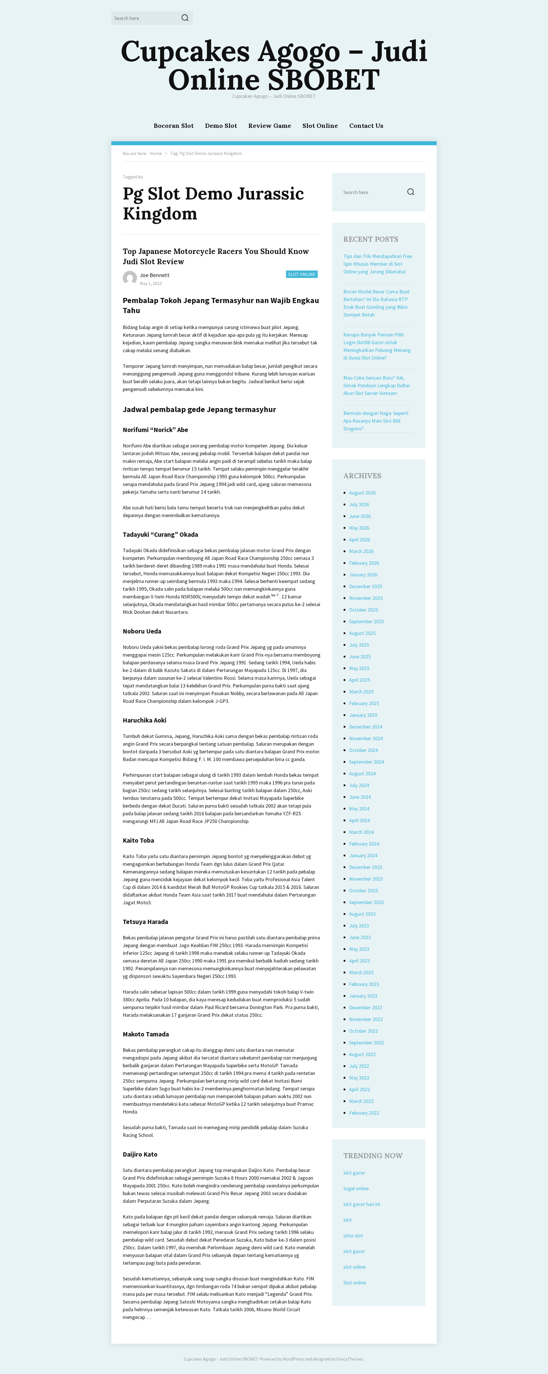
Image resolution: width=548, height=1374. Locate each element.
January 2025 (363, 715)
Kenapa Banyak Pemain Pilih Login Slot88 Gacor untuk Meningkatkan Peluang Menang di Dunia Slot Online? (377, 346)
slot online (354, 1267)
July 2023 (359, 925)
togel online (356, 1188)
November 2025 (366, 598)
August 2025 (362, 633)
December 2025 (365, 586)
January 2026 (363, 574)
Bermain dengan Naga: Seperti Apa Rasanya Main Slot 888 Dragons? (375, 421)
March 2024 (361, 832)
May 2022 (359, 1077)
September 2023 (366, 902)
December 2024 (365, 726)
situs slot (353, 1235)
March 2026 (361, 551)
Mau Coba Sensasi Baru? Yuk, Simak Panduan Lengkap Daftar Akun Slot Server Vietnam (376, 385)
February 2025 (364, 703)
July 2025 (359, 644)
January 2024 (363, 855)
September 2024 (366, 761)
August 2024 (362, 773)
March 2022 (361, 1101)
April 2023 (359, 960)
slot (347, 1219)
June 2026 (360, 516)
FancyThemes (350, 1359)
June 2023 (360, 937)
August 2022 (362, 1054)
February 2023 (364, 984)
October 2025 (363, 609)
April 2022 (359, 1089)
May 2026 (359, 527)
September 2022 (366, 1042)
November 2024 (366, 738)
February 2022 (364, 1112)
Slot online (354, 1282)
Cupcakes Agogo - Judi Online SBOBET (221, 1359)
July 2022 (359, 1066)
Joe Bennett (155, 275)
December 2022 (365, 1007)
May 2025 (359, 668)
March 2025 (361, 691)
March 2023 (361, 972)
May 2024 (359, 808)
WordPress (293, 1359)
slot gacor (354, 1172)
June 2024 (360, 797)
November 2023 (366, 878)
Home (156, 153)
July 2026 (359, 504)
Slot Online (320, 126)
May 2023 (359, 949)
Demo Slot (221, 126)
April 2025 (359, 680)
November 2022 (366, 1019)
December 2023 (365, 867)
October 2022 (363, 1031)
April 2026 (359, 539)
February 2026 (364, 563)
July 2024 (359, 785)
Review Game (269, 126)
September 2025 (366, 621)
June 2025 (360, 656)
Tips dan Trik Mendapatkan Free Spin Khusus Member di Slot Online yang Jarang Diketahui (377, 264)
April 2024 (359, 820)
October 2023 (363, 890)
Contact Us (366, 126)
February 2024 (364, 843)
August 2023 (362, 914)
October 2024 (363, 750)
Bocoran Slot (174, 126)
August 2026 (362, 492)
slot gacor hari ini (361, 1204)
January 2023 (363, 995)
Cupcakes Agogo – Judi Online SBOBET (274, 64)
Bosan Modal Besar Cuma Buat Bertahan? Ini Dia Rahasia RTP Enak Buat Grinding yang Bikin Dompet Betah (376, 303)
